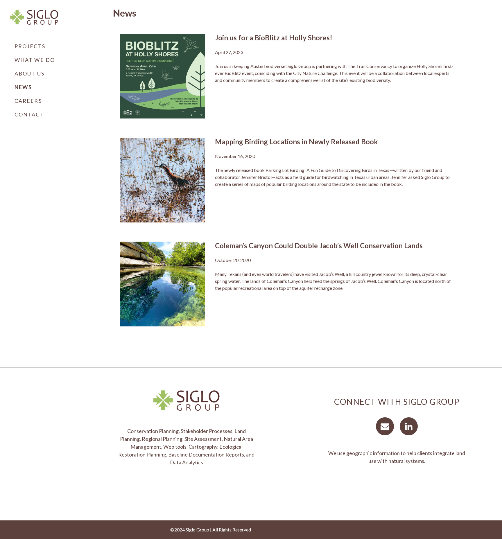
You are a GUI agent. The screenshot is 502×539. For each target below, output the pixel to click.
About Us (29, 73)
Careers (28, 101)
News (23, 87)
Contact (29, 114)
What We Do (35, 60)
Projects (30, 46)
